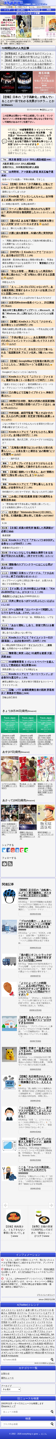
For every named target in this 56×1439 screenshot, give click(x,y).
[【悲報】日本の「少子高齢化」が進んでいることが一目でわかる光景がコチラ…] (17, 850)
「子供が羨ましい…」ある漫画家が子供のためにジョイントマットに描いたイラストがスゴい (28, 340)
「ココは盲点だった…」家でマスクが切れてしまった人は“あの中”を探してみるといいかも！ (35, 1112)
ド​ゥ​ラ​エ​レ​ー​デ (31, 1328)
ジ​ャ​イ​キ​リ (31, 1322)
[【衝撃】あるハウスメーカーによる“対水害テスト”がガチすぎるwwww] (9, 1023)
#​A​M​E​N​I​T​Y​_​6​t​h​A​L (30, 1337)
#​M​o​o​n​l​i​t (23, 1343)
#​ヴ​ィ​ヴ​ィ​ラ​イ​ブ (20, 1334)
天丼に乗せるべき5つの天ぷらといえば (30, 601)
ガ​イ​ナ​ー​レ (22, 1313)
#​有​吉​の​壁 (39, 1352)
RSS (49, 10)
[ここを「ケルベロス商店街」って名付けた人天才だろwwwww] (9, 1173)
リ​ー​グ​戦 (8, 1319)
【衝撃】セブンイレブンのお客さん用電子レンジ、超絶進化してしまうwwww (34, 1141)
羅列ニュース (47, 110)
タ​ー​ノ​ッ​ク (40, 1325)
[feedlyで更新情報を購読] (4, 863)
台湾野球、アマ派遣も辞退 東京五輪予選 (31, 172)
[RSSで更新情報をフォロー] (10, 863)
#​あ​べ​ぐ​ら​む (34, 1334)
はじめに (21, 10)
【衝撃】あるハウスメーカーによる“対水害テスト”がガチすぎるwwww (35, 1020)
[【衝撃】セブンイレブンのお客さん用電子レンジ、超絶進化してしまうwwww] (9, 1145)
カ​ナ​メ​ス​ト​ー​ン (8, 1310)
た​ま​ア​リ (47, 1313)
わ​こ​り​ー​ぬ (9, 1328)
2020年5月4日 (35, 1101)
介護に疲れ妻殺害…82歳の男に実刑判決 (31, 233)
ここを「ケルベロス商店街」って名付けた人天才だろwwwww (34, 1170)
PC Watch (6, 306)
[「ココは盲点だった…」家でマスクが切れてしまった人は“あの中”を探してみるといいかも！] (9, 1114)
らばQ (9, 568)
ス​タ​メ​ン (19, 1328)
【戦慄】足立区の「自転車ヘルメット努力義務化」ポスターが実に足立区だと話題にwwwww (34, 894)
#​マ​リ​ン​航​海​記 (19, 1346)
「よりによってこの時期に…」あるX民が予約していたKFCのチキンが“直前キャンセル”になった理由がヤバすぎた (34, 989)
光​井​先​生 (12, 1313)
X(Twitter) (35, 10)
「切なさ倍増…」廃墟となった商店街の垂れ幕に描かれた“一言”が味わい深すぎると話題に (28, 274)
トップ (7, 10)
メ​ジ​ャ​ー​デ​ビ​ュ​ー (21, 1319)
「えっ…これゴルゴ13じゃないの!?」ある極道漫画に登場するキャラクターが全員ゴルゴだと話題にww (28, 290)
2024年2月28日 (35, 1160)
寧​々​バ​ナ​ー (32, 1316)
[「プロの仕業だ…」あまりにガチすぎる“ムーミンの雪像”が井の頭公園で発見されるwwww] (9, 927)
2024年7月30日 (35, 1041)
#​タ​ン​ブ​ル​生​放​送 (35, 1343)
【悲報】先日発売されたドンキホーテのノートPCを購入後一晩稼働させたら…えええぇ (35, 1079)
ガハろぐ (33, 576)
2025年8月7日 (35, 976)
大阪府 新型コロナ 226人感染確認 (19, 163)
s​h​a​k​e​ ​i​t (7, 1334)
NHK (49, 160)
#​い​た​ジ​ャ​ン (12, 1343)
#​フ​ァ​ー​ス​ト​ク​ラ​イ (44, 1340)
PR (30, 200)
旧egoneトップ (8, 1406)
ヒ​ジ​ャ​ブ (30, 1325)
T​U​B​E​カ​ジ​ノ (36, 1319)
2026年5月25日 (35, 1069)
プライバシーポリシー (46, 1295)
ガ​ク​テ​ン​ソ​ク (19, 1325)
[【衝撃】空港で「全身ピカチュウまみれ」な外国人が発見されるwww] (9, 1054)
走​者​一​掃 (29, 1310)
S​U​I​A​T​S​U (8, 1325)
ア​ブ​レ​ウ (47, 1319)
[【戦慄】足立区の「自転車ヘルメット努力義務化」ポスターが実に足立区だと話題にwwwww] (9, 896)
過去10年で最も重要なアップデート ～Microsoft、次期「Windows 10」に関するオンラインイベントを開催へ (28, 313)
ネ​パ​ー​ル (43, 1316)
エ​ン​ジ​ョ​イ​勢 (30, 1331)
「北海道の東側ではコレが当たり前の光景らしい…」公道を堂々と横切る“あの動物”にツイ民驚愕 (28, 451)
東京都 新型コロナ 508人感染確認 (27, 159)
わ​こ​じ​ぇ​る (9, 1331)
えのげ (49, 188)
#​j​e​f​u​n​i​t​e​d (44, 1337)
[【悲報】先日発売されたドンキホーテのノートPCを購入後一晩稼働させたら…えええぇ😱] (9, 1082)
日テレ (5, 236)
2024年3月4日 (35, 1188)
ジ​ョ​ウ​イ (21, 1322)
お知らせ (5, 1373)
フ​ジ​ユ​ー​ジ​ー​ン (35, 1313)
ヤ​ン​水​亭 (12, 1322)
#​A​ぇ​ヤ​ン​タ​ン (43, 1346)
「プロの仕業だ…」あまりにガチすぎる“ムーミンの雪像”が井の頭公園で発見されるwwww (35, 925)
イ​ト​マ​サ (41, 1322)
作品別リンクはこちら (13, 596)
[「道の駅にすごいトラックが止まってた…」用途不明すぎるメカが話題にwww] (9, 961)
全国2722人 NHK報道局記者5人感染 (21, 167)
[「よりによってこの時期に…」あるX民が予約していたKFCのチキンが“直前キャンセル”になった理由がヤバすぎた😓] (9, 989)
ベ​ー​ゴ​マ (19, 1331)
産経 (4, 175)
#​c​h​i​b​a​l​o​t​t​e (13, 1355)
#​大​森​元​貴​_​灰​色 (13, 1337)
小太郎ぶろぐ (47, 467)
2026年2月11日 (35, 948)
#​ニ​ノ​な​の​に (16, 1340)
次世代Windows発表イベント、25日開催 (31, 302)
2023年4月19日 (35, 914)
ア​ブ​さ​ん (41, 1331)
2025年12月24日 (35, 1010)
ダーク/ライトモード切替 (28, 13)
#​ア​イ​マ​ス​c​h (28, 1340)
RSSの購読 (49, 1269)
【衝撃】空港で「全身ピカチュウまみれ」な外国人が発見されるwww (34, 1051)
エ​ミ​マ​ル (23, 1316)
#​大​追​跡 (7, 1346)
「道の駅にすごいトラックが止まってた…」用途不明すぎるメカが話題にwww (34, 957)
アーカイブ (6, 1386)
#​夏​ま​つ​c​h (31, 1346)
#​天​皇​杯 (26, 1349)
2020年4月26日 (35, 1132)
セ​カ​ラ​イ (20, 1310)
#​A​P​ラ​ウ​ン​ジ (16, 1349)
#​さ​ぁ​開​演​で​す (27, 1352)
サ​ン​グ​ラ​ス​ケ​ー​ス (42, 1310)
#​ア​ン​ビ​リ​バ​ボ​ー (12, 1352)
